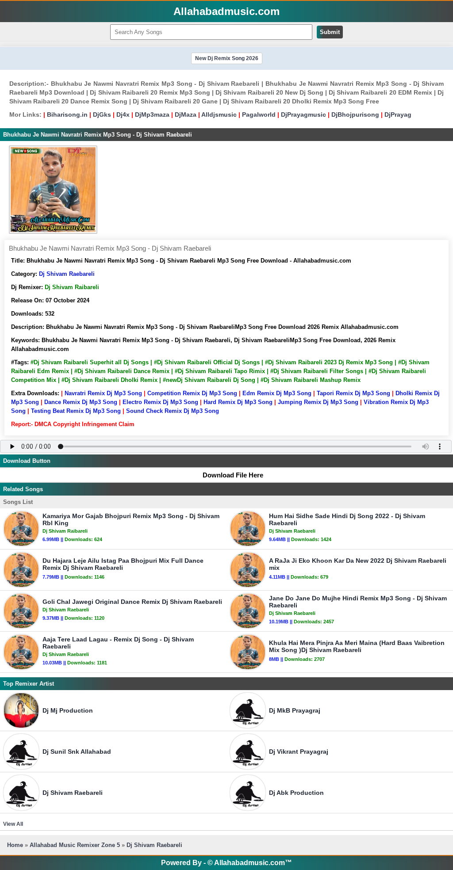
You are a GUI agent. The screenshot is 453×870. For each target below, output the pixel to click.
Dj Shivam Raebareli (67, 274)
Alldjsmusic (219, 114)
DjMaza (185, 114)
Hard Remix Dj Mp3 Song (238, 402)
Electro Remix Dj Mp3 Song (160, 402)
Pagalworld (259, 114)
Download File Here (233, 475)
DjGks (102, 114)
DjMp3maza (152, 114)
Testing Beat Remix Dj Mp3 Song (76, 411)
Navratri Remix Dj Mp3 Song (103, 393)
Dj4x (123, 114)
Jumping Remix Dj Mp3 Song (318, 402)
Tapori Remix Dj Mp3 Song (353, 393)
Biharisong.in (67, 114)
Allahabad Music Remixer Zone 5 (75, 845)
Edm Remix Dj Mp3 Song (276, 393)
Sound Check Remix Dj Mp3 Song (172, 411)
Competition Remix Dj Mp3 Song (192, 393)
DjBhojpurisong (355, 114)
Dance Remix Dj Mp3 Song (80, 402)
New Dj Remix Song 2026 (226, 58)
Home (15, 845)
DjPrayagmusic (303, 114)
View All (13, 824)
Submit (330, 32)
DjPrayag (397, 114)
